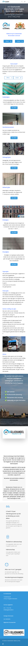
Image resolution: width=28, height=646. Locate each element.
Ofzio (19, 640)
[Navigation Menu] (24, 1)
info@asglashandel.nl (8, 609)
